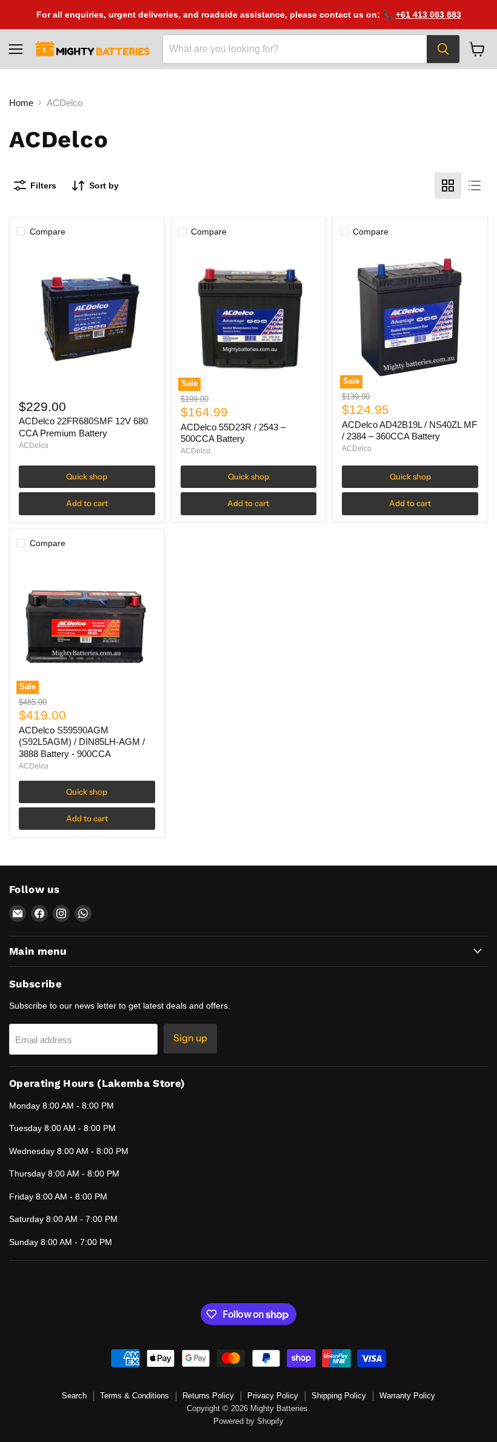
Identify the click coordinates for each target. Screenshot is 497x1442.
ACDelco (33, 445)
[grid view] (448, 185)
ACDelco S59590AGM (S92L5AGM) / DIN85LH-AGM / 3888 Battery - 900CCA (82, 742)
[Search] (443, 49)
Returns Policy (208, 1395)
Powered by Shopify (248, 1421)
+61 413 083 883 (428, 14)
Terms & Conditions (134, 1395)
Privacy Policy (272, 1395)
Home (21, 103)
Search (74, 1395)
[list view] (474, 185)
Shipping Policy (339, 1395)
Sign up (190, 1038)
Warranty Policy (407, 1395)
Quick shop (86, 476)
